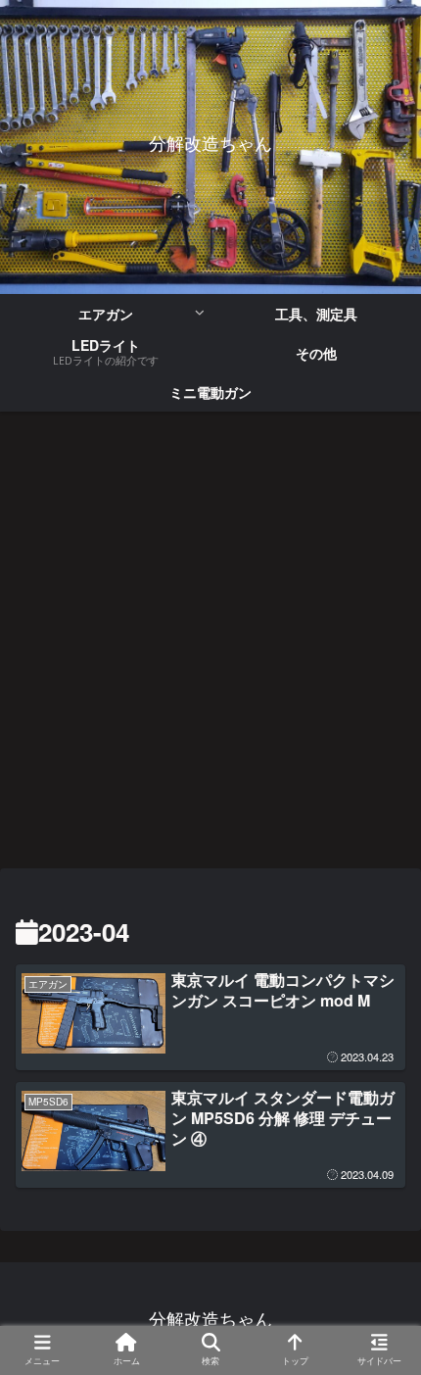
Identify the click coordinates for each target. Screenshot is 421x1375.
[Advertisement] (210, 646)
